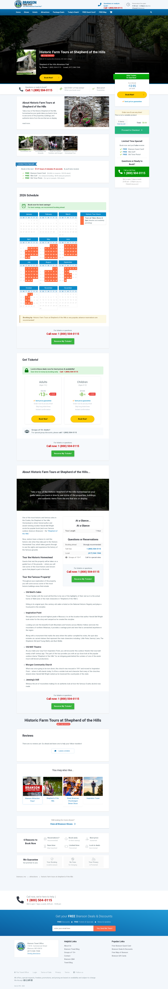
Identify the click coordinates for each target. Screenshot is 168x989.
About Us (67, 946)
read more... (26, 123)
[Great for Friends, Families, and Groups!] (55, 143)
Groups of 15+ (69, 952)
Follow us (79, 972)
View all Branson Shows (62, 822)
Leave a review (64, 751)
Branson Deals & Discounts (122, 949)
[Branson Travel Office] (28, 4)
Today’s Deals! (73, 12)
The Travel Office (22, 972)
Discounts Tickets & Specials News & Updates (84, 922)
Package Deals (58, 12)
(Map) (70, 59)
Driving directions (33, 954)
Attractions (45, 12)
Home (18, 12)
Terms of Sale (46, 972)
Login (35, 972)
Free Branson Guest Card (121, 946)
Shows (26, 12)
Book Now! (48, 78)
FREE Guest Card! (89, 12)
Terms (67, 972)
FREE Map (102, 12)
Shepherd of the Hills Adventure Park (54, 64)
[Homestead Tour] (26, 143)
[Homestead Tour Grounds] (40, 143)
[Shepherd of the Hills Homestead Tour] (70, 143)
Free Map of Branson (120, 952)
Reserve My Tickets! (63, 341)
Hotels (34, 12)
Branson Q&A (69, 959)
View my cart (121, 124)
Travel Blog (68, 963)
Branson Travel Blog (71, 949)
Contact (67, 956)
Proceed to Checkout (131, 130)
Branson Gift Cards (119, 956)
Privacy (58, 972)
